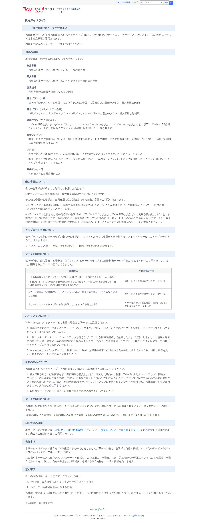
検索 (171, 3)
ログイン (60, 11)
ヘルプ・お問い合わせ (134, 515)
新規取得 (76, 8)
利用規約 (100, 515)
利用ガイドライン (114, 515)
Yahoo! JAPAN (123, 2)
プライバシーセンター (85, 515)
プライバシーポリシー (63, 515)
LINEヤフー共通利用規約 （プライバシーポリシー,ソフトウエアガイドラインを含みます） (105, 430)
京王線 (165, 2)
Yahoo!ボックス (98, 509)
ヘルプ (135, 2)
